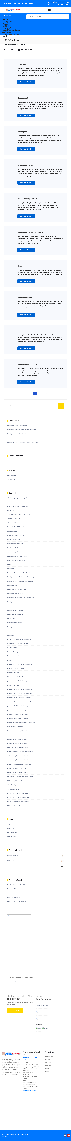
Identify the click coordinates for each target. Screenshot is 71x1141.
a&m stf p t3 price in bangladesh (16, 502)
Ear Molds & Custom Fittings (15, 884)
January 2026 (11, 479)
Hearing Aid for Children (27, 364)
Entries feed (10, 828)
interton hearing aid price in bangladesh (19, 639)
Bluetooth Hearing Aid (13, 539)
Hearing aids (11, 618)
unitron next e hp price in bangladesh (18, 797)
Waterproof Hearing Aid (14, 805)
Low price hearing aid (13, 652)
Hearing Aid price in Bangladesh (15, 901)
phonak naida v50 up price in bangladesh (19, 697)
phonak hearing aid (13, 672)
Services (6, 26)
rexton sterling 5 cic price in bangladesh (19, 764)
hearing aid (10, 889)
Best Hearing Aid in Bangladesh (16, 438)
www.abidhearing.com (29, 1090)
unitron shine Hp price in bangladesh (18, 801)
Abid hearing (11, 510)
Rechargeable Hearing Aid (15, 726)
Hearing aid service (13, 606)
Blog (4, 31)
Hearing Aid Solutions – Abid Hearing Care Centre (21, 429)
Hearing (9, 564)
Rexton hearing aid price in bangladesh (18, 747)
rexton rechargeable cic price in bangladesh (20, 751)
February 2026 (11, 475)
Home (19, 266)
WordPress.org (11, 836)
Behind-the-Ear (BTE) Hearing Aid (17, 527)
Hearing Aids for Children (14, 622)
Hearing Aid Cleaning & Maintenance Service (20, 581)
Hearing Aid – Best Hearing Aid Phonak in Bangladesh (23, 442)
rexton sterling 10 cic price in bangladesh (19, 756)
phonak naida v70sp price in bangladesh (19, 701)
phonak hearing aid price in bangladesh (19, 681)
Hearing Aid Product (25, 165)
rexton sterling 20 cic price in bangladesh (19, 760)
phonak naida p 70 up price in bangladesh (19, 693)
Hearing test (11, 635)
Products (6, 24)
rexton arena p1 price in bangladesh (18, 739)
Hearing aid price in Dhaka (15, 593)
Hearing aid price (12, 585)
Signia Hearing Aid (12, 785)
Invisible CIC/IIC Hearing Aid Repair (17, 643)
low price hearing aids (13, 656)
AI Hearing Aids (11, 523)
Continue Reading (26, 82)
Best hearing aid (12, 531)
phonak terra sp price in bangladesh (17, 714)
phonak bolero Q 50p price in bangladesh (19, 664)
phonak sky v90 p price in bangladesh (18, 710)
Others (5, 28)
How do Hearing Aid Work (27, 199)
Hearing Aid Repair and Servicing (17, 425)
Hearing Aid (6, 25)
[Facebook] (65, 1135)
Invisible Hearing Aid (13, 647)
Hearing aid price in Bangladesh (16, 589)
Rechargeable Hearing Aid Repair (17, 731)
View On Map (16, 1010)
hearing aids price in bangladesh (16, 627)
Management (22, 98)
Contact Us (7, 33)
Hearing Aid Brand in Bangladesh (11, 44)
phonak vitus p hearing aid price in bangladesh (21, 722)
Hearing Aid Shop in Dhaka (15, 610)
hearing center (11, 631)
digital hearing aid (12, 552)
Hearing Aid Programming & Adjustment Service (21, 597)
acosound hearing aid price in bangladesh (19, 514)
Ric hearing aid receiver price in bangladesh (20, 776)
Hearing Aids (7, 22)
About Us (6, 19)
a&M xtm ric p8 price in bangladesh (17, 506)
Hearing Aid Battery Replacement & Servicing (20, 577)
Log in (9, 824)
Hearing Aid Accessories (13, 893)
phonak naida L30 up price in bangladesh (19, 689)
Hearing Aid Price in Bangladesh (16, 434)
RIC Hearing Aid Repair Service (16, 781)
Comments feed (12, 832)
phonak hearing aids (13, 685)
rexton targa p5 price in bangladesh (17, 772)
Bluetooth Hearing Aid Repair (15, 543)
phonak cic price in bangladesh (16, 668)
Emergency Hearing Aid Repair (16, 560)
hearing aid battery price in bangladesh (18, 572)
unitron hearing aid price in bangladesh (18, 793)
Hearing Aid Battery (12, 897)
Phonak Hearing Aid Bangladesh (16, 676)
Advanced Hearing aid (13, 518)
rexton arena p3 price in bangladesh (18, 743)
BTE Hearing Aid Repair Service (16, 547)
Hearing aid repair (12, 602)
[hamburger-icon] (49, 10)
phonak (9, 660)
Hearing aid (10, 568)
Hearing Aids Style (8, 39)
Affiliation (5, 37)
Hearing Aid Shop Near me (15, 614)
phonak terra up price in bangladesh (18, 718)
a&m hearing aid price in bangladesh (18, 498)
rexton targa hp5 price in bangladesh (18, 768)
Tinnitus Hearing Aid (13, 789)
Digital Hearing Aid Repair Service (17, 556)
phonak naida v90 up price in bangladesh (19, 706)
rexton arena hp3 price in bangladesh (18, 735)
